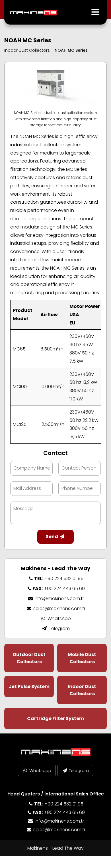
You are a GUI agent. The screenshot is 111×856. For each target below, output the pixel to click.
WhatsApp (58, 618)
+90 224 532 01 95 (58, 578)
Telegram (59, 628)
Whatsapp (39, 770)
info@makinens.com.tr (59, 598)
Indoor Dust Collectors (27, 50)
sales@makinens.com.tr (58, 608)
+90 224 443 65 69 (58, 588)
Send (52, 536)
